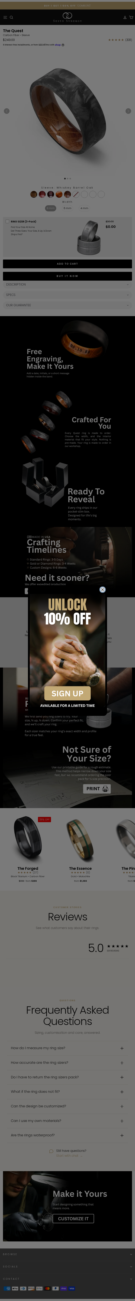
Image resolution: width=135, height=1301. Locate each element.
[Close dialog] (102, 589)
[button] (67, 650)
